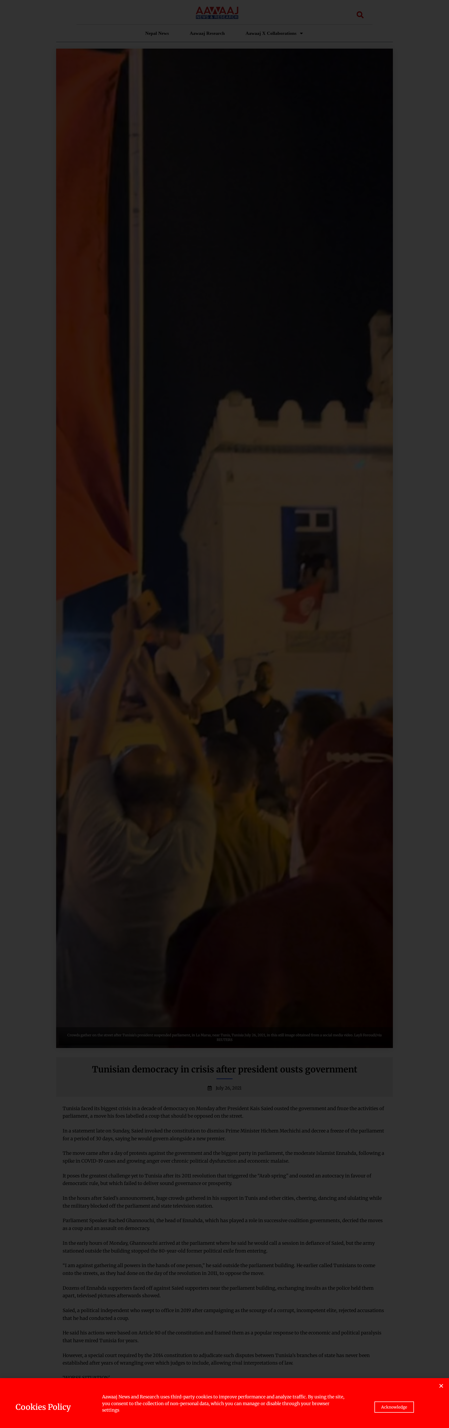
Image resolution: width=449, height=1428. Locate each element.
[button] (441, 1385)
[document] (224, 714)
